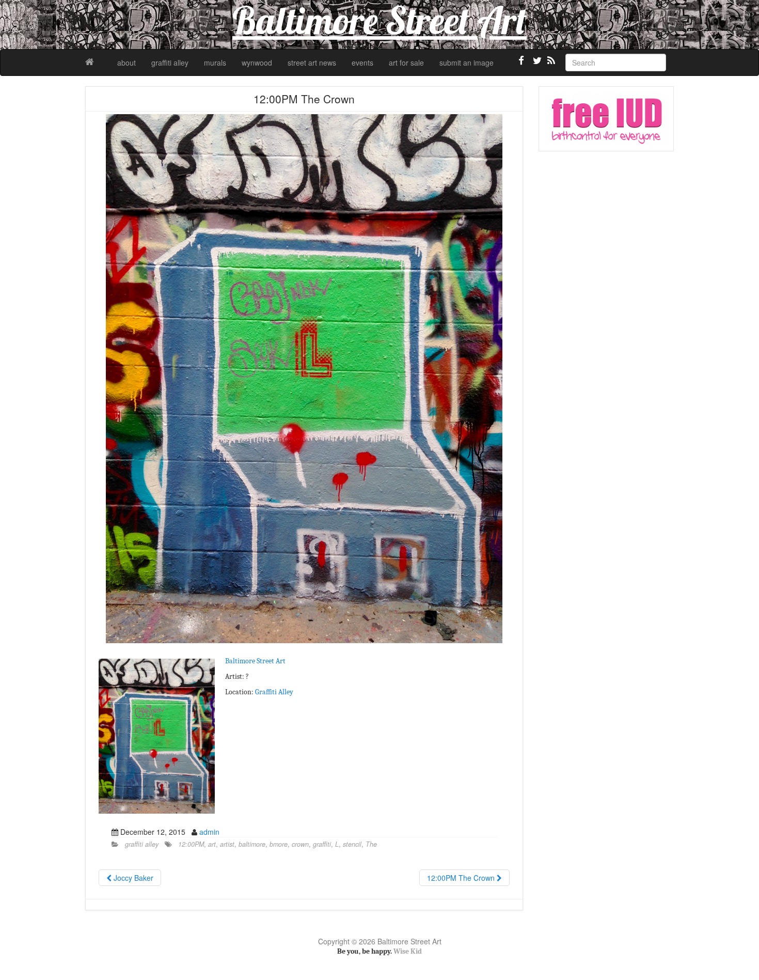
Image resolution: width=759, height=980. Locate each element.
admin (209, 832)
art (212, 844)
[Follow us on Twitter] (536, 64)
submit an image (466, 62)
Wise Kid (407, 951)
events (362, 62)
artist (227, 844)
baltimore (252, 844)
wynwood (257, 62)
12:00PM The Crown (462, 878)
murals (215, 62)
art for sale (406, 62)
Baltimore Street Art (255, 661)
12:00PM (191, 844)
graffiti (322, 844)
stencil (352, 844)
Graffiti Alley (274, 692)
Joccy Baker (132, 878)
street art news (312, 62)
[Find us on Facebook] (521, 64)
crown (300, 844)
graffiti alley (169, 62)
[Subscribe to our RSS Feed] (550, 64)
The (371, 844)
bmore (279, 844)
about (126, 62)
